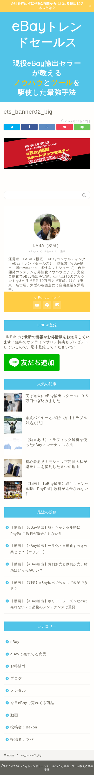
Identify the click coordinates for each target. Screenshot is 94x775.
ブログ (16, 678)
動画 (14, 715)
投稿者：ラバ (22, 739)
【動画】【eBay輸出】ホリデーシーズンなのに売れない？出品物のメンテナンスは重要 (49, 604)
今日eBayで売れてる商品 (32, 703)
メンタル (18, 690)
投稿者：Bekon (23, 727)
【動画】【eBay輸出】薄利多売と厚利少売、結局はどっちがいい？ (49, 567)
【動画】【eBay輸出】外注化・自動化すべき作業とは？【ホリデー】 (49, 549)
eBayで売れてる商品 (28, 654)
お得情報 (18, 666)
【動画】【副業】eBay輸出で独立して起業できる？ (49, 586)
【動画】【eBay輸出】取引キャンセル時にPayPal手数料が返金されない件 (57, 489)
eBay (15, 642)
